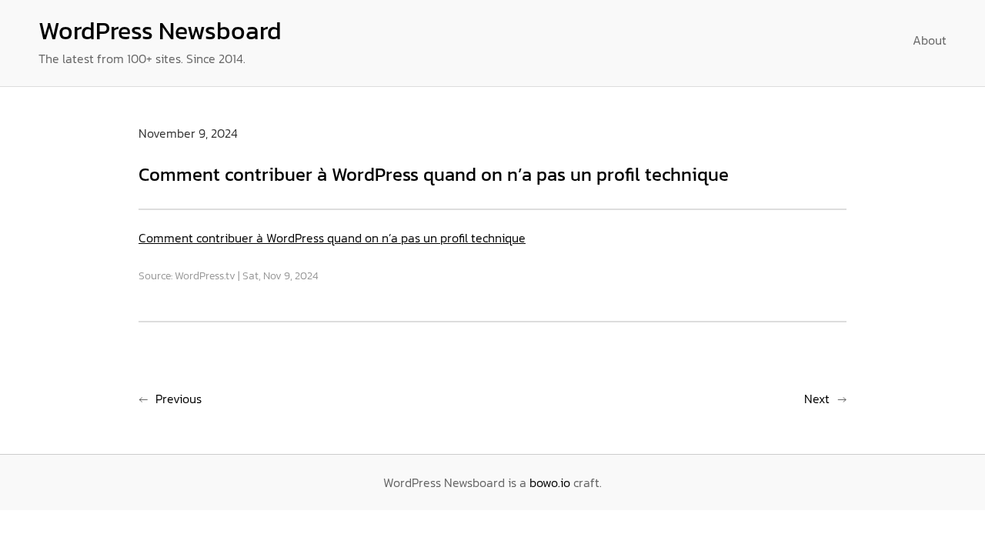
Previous (178, 398)
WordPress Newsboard (160, 30)
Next (817, 398)
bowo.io (549, 482)
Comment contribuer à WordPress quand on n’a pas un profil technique (332, 238)
